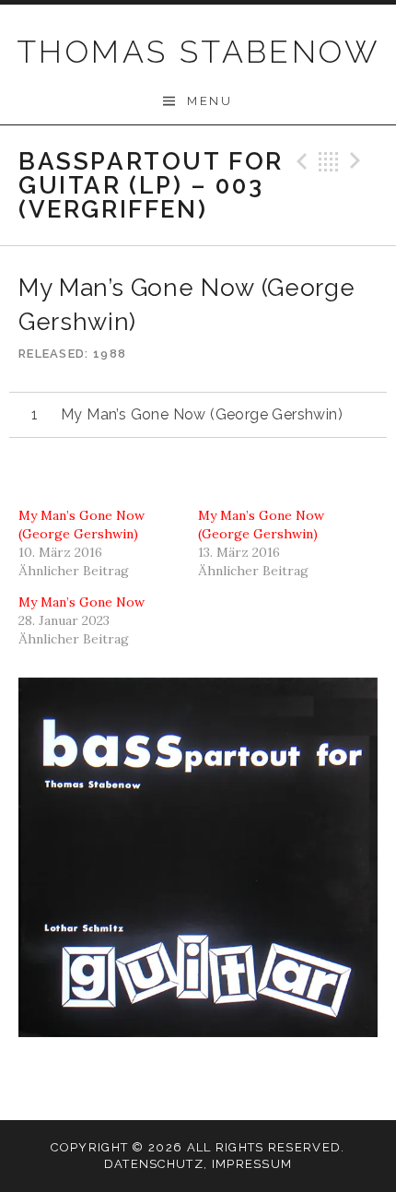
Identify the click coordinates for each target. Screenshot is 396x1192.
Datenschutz (154, 1164)
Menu (209, 101)
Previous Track (299, 161)
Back (329, 161)
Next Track (358, 161)
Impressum (252, 1164)
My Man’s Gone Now (81, 602)
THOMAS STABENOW (198, 51)
